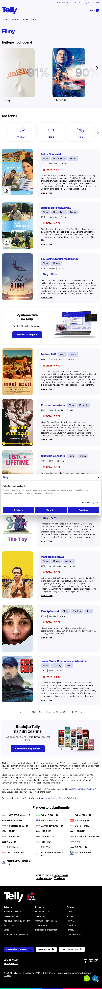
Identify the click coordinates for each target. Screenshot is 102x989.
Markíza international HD (18, 862)
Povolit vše (83, 510)
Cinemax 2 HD (48, 836)
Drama (73, 158)
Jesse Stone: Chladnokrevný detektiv (64, 661)
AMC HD (11, 841)
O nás (69, 911)
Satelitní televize (11, 916)
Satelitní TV (40, 916)
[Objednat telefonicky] (87, 978)
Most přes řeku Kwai (53, 556)
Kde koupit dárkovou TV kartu (17, 921)
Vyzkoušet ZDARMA (16, 949)
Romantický (59, 158)
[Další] (97, 132)
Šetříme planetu (42, 925)
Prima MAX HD (83, 815)
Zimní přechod (50, 611)
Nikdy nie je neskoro (53, 456)
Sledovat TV (44, 949)
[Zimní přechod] (17, 628)
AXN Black (12, 847)
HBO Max (89, 789)
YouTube (59, 878)
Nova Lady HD (82, 820)
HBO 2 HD (46, 831)
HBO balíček (77, 789)
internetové (45, 798)
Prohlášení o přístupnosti (46, 930)
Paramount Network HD (52, 854)
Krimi (88, 611)
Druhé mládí (48, 354)
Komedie (83, 405)
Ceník (6, 930)
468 (55, 712)
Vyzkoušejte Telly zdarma (28, 748)
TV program (9, 925)
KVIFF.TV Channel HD (18, 815)
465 (34, 712)
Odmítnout (18, 510)
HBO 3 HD (80, 831)
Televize (14, 19)
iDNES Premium (74, 934)
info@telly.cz (11, 963)
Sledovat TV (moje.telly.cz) (16, 934)
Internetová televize (12, 911)
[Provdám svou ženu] (17, 422)
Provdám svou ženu (53, 405)
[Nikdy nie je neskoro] (17, 473)
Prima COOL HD (49, 815)
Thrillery (77, 611)
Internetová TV (42, 911)
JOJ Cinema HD (15, 852)
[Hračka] (17, 524)
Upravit (49, 510)
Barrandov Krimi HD (52, 826)
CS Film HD (81, 847)
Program (24, 19)
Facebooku (61, 875)
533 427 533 (11, 960)
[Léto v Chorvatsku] (17, 172)
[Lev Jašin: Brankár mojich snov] (17, 276)
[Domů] (9, 10)
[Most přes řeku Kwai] (17, 574)
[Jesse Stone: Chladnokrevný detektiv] (17, 679)
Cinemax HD (13, 836)
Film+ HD (46, 841)
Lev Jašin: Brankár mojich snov (59, 258)
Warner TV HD (83, 852)
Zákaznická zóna (64, 2)
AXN (77, 841)
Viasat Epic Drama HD (87, 836)
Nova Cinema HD (50, 820)
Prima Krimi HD (15, 820)
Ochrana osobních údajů (46, 921)
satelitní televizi (59, 798)
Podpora (39, 907)
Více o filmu (46, 193)
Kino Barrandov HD (17, 826)
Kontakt (78, 2)
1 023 (75, 712)
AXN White (46, 847)
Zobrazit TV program (27, 334)
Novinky (70, 921)
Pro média (71, 925)
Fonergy (70, 930)
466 (41, 712)
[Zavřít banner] (98, 477)
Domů (4, 19)
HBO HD (11, 831)
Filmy (45, 158)
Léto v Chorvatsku (52, 154)
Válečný (69, 561)
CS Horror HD (82, 826)
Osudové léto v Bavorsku (56, 207)
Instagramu (43, 878)
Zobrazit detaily (87, 502)
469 (62, 712)
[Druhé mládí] (17, 371)
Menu (93, 10)
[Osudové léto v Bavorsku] (17, 225)
